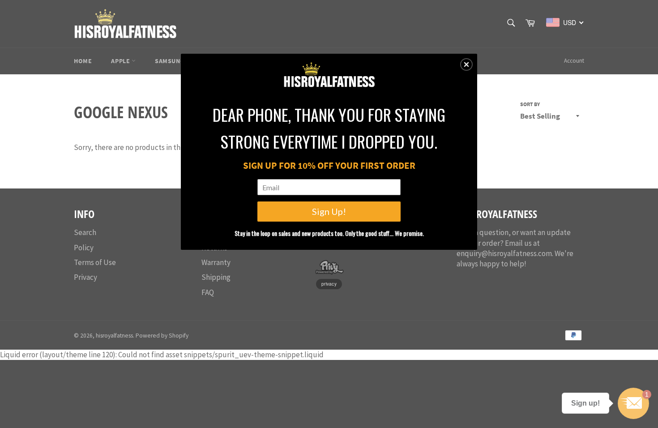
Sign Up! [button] (329, 211)
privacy (329, 284)
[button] (466, 64)
